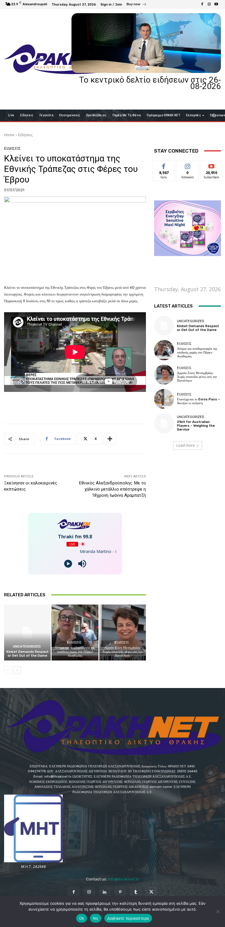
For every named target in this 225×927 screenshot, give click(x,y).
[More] (110, 439)
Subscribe (211, 165)
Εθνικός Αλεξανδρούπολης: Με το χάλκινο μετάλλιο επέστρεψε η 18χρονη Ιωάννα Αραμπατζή (112, 489)
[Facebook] (202, 4)
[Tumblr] (136, 892)
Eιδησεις (25, 134)
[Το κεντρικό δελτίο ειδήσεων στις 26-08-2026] (146, 43)
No (95, 918)
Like (164, 165)
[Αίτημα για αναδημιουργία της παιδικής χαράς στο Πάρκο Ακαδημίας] (75, 632)
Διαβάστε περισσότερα (128, 918)
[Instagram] (209, 4)
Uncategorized (27, 646)
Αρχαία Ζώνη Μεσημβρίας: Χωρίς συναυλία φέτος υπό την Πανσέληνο (123, 651)
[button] (214, 115)
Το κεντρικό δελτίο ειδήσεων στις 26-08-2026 (150, 83)
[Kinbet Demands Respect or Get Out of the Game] (27, 632)
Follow (188, 165)
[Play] (68, 564)
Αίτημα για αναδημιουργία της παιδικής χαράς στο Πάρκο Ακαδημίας (75, 651)
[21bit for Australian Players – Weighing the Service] (164, 423)
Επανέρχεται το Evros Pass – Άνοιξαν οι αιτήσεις (198, 401)
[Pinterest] (120, 892)
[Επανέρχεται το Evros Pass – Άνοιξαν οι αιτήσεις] (164, 399)
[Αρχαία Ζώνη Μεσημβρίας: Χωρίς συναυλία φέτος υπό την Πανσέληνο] (122, 632)
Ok (81, 918)
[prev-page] (7, 670)
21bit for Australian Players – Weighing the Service (196, 425)
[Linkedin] (104, 892)
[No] (218, 911)
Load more (185, 445)
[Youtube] (216, 4)
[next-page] (17, 670)
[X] (151, 892)
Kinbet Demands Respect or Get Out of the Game (27, 654)
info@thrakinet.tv (123, 879)
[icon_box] (137, 5)
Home (9, 134)
